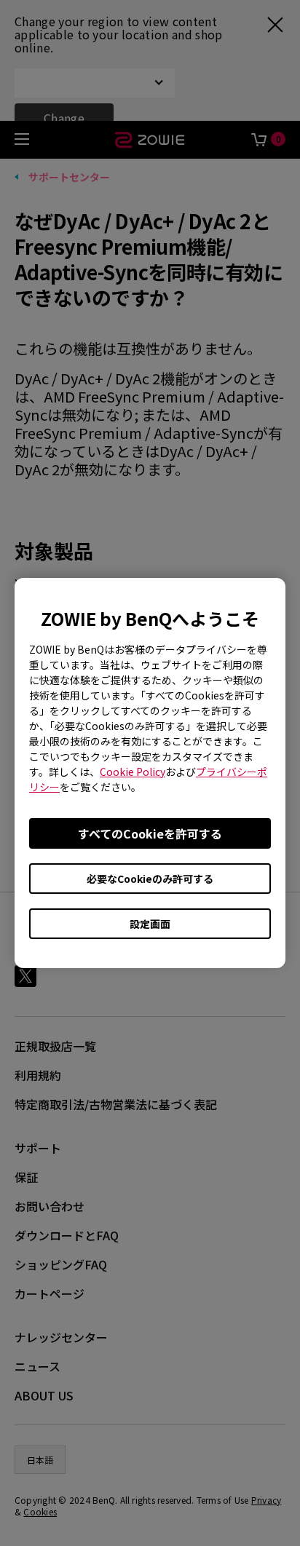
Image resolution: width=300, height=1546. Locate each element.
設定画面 (150, 923)
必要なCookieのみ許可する (150, 878)
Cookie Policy (132, 771)
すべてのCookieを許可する (150, 833)
